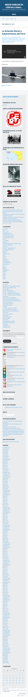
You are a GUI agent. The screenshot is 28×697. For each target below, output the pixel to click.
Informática (5, 259)
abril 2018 (5, 484)
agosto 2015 (5, 531)
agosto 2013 (5, 566)
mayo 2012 (5, 588)
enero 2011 (5, 611)
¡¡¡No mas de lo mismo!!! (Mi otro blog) (11, 286)
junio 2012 (5, 586)
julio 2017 (5, 497)
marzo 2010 (5, 626)
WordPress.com (6, 325)
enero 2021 (5, 450)
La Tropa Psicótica (7, 262)
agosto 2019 (5, 460)
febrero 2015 (6, 539)
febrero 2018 (6, 487)
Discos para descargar (8, 245)
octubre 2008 (6, 651)
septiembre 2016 (6, 512)
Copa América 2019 (7, 233)
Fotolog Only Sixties (7, 305)
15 (19, 678)
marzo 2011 (5, 608)
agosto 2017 (5, 496)
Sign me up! (7, 341)
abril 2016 (5, 519)
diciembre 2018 (6, 472)
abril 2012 (5, 589)
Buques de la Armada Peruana (9, 287)
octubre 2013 (6, 563)
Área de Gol (5, 284)
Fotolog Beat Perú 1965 (8, 303)
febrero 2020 (6, 456)
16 (22, 678)
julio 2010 (5, 620)
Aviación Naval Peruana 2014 (14, 39)
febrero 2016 (6, 522)
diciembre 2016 (6, 507)
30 (22, 683)
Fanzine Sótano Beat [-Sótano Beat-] (11, 299)
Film (4, 255)
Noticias (13, 38)
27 (13, 683)
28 (16, 683)
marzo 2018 (5, 485)
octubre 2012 (6, 580)
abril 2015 (5, 537)
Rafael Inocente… (11, 349)
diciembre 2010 (6, 613)
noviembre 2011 (6, 597)
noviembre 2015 (6, 526)
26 (10, 683)
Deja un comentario (8, 85)
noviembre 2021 (6, 447)
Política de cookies (7, 691)
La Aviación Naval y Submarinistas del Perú (13, 32)
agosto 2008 (5, 654)
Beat (4, 230)
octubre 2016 (6, 510)
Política (4, 274)
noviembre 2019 (6, 459)
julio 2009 (5, 638)
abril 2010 (5, 624)
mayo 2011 (5, 605)
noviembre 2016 (6, 509)
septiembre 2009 (6, 635)
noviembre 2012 (6, 579)
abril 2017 (5, 501)
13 (13, 678)
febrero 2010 (6, 627)
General (19, 37)
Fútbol (4, 252)
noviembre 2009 (6, 632)
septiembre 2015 (6, 529)
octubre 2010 (6, 616)
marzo (11, 19)
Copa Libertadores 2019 (8, 236)
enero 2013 (5, 576)
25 (6, 683)
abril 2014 (5, 554)
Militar (10, 38)
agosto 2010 (5, 619)
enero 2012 (5, 594)
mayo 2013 (5, 570)
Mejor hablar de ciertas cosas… (14, 6)
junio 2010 (5, 621)
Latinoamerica (5, 38)
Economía (5, 246)
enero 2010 (5, 629)
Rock (4, 275)
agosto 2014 (5, 548)
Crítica (4, 239)
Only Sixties (5, 312)
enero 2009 (5, 646)
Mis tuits (5, 105)
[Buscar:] (9, 395)
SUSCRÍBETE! (6, 331)
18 (6, 680)
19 (10, 680)
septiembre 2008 (6, 652)
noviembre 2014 (6, 544)
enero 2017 (5, 506)
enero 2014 (5, 559)
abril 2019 (5, 466)
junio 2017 (5, 499)
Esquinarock (5, 296)
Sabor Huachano (6, 318)
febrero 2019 (6, 469)
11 (6, 678)
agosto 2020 (5, 452)
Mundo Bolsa (6, 270)
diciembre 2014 (6, 542)
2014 (7, 19)
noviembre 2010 (6, 614)
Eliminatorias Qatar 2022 (8, 249)
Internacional (6, 261)
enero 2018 (5, 488)
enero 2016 (5, 523)
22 (19, 680)
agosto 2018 (5, 478)
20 (13, 680)
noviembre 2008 (6, 649)
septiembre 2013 (6, 564)
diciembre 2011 (6, 595)
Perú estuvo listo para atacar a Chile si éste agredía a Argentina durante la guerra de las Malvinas (13, 211)
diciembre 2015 (6, 525)
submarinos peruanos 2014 (7, 42)
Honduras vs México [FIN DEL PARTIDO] (12, 220)
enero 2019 (5, 471)
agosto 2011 (5, 601)
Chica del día (6, 232)
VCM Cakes (5, 324)
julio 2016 (5, 515)
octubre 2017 (6, 493)
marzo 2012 (5, 591)
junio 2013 (5, 569)
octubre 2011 (6, 598)
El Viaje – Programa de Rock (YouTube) (11, 295)
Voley (4, 278)
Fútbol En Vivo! (6, 254)
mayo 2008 (5, 658)
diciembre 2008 (6, 648)
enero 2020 (5, 458)
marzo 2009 (5, 643)
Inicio (3, 19)
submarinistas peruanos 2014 (16, 41)
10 (3, 678)
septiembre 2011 (6, 599)
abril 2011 (5, 607)
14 (16, 678)
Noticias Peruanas (6, 41)
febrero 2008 (6, 662)
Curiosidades (6, 240)
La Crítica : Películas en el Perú (10, 308)
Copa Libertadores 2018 (8, 235)
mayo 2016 (5, 518)
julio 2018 (5, 479)
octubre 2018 (6, 475)
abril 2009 (5, 642)
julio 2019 (5, 462)
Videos (17, 38)
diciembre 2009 (6, 630)
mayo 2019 (5, 465)
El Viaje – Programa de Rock (9, 248)
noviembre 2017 (6, 491)
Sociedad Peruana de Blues (9, 322)
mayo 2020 (5, 453)
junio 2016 (5, 516)
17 (3, 680)
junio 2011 (5, 604)
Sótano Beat (5, 319)
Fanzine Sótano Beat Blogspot (9, 297)
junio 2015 (5, 534)
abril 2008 (5, 659)
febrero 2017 (6, 504)
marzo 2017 (5, 503)
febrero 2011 (6, 610)
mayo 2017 (5, 500)
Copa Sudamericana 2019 (8, 237)
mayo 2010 (5, 623)
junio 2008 (5, 657)
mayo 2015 (5, 535)
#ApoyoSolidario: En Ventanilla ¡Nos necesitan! (13, 433)
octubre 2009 (6, 633)
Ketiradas (5, 306)
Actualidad (15, 37)
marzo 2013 (5, 573)
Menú (14, 14)
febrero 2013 (6, 575)
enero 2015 (5, 541)
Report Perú (6, 315)
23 (22, 680)
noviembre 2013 (6, 561)
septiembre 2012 (6, 582)
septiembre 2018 (6, 477)
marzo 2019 (5, 468)
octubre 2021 (6, 449)
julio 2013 (5, 567)
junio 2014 (5, 551)
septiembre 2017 (6, 494)
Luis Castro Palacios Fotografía (10, 309)
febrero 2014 (6, 557)
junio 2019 (5, 463)
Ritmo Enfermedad (7, 317)
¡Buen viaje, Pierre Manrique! (9, 427)
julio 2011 (5, 602)
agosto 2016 (5, 513)
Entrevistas (5, 251)
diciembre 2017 (6, 490)
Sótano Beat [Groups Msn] (8, 321)
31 (3, 685)
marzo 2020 (5, 455)
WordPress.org (6, 327)
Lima (4, 265)
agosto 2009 (5, 636)
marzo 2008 (5, 661)
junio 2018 (5, 481)
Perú (4, 273)
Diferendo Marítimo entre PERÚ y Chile (12, 243)
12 (10, 678)
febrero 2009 (6, 645)
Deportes (5, 242)
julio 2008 (5, 655)
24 (3, 683)
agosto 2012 (5, 583)
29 (19, 683)
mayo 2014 (5, 553)
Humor (4, 258)
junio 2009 (5, 639)
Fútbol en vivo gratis (7, 302)
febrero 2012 (6, 592)
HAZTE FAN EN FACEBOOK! (10, 97)
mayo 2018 (5, 482)
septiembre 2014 (6, 547)
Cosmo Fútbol (6, 289)
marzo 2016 (5, 520)
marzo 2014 (5, 556)
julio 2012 (5, 585)
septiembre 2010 (6, 617)
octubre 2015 (6, 528)
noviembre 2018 (6, 474)
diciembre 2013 (6, 560)
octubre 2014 (6, 545)
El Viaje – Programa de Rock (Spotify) (11, 293)
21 (16, 680)
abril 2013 (5, 572)
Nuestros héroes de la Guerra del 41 (11, 311)
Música (4, 267)
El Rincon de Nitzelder (8, 290)
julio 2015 (5, 532)
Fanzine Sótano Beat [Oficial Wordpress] (12, 300)
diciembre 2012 (6, 578)
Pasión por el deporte (8, 314)
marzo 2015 (5, 538)
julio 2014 (5, 550)
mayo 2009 (5, 640)
